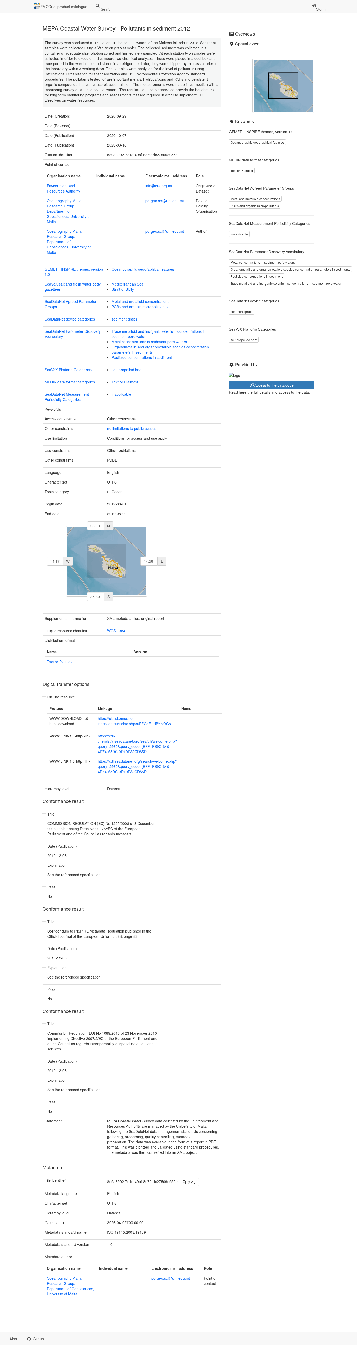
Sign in (321, 9)
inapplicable (121, 394)
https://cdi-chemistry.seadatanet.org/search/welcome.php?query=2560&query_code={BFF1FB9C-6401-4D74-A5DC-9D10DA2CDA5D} (137, 743)
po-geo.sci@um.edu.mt (164, 200)
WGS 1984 (116, 630)
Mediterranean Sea (127, 284)
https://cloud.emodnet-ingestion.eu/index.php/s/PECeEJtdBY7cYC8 (134, 721)
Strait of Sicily (123, 289)
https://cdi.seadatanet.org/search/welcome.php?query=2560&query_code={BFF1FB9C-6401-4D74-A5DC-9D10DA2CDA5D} (137, 766)
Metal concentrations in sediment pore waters (149, 341)
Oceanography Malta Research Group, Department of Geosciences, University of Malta (69, 211)
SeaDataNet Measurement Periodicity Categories (67, 397)
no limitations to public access (131, 428)
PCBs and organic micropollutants (140, 306)
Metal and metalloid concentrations (140, 301)
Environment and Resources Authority (63, 188)
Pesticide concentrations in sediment (142, 357)
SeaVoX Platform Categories (68, 369)
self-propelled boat (127, 369)
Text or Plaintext (125, 382)
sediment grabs (124, 319)
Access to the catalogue (274, 385)
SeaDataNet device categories (70, 319)
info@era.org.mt (158, 185)
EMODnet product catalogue (63, 6)
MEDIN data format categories (70, 382)
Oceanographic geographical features (143, 269)
